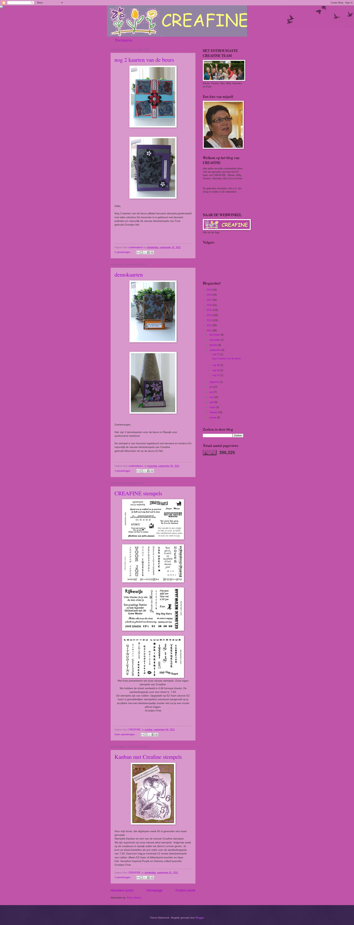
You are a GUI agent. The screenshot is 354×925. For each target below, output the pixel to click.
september (215, 350)
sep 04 (216, 370)
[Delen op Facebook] (148, 252)
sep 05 (216, 365)
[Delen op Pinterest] (152, 252)
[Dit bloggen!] (141, 252)
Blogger (200, 917)
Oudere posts (185, 890)
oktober (213, 345)
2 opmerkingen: (123, 252)
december (215, 334)
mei (211, 397)
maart (212, 407)
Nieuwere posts (122, 890)
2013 (210, 320)
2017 (210, 300)
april (212, 402)
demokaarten (128, 274)
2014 (210, 315)
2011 (210, 330)
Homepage (154, 890)
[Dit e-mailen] (138, 252)
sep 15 (216, 354)
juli (211, 386)
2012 (210, 325)
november (215, 339)
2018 (210, 294)
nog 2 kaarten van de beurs (144, 59)
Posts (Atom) (134, 897)
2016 (210, 305)
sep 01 (216, 375)
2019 (210, 289)
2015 (210, 310)
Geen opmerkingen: (125, 734)
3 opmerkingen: (123, 471)
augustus (214, 382)
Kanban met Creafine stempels (148, 756)
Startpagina (123, 39)
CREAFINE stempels (138, 493)
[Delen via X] (145, 252)
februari (213, 412)
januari (213, 417)
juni (211, 392)
